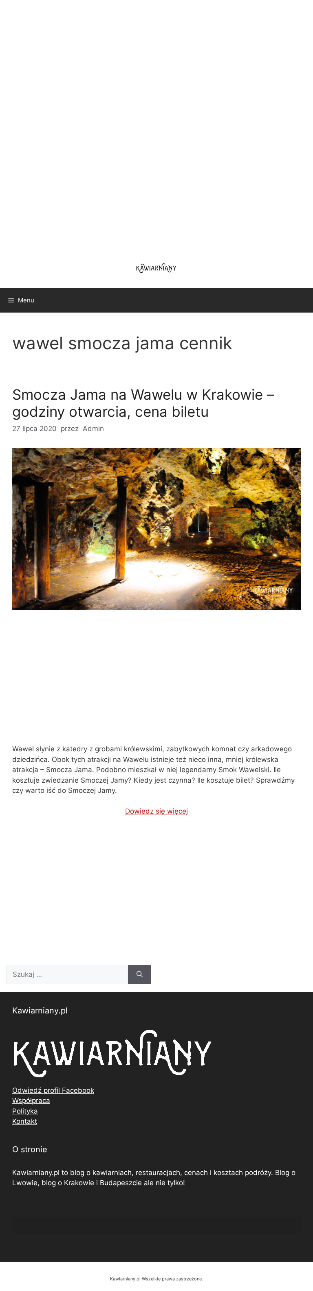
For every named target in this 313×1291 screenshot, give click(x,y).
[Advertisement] (156, 126)
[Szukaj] (139, 975)
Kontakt (24, 1121)
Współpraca (31, 1100)
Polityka (25, 1111)
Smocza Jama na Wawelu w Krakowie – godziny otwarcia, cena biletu (143, 403)
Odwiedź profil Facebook (53, 1090)
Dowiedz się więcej (156, 811)
